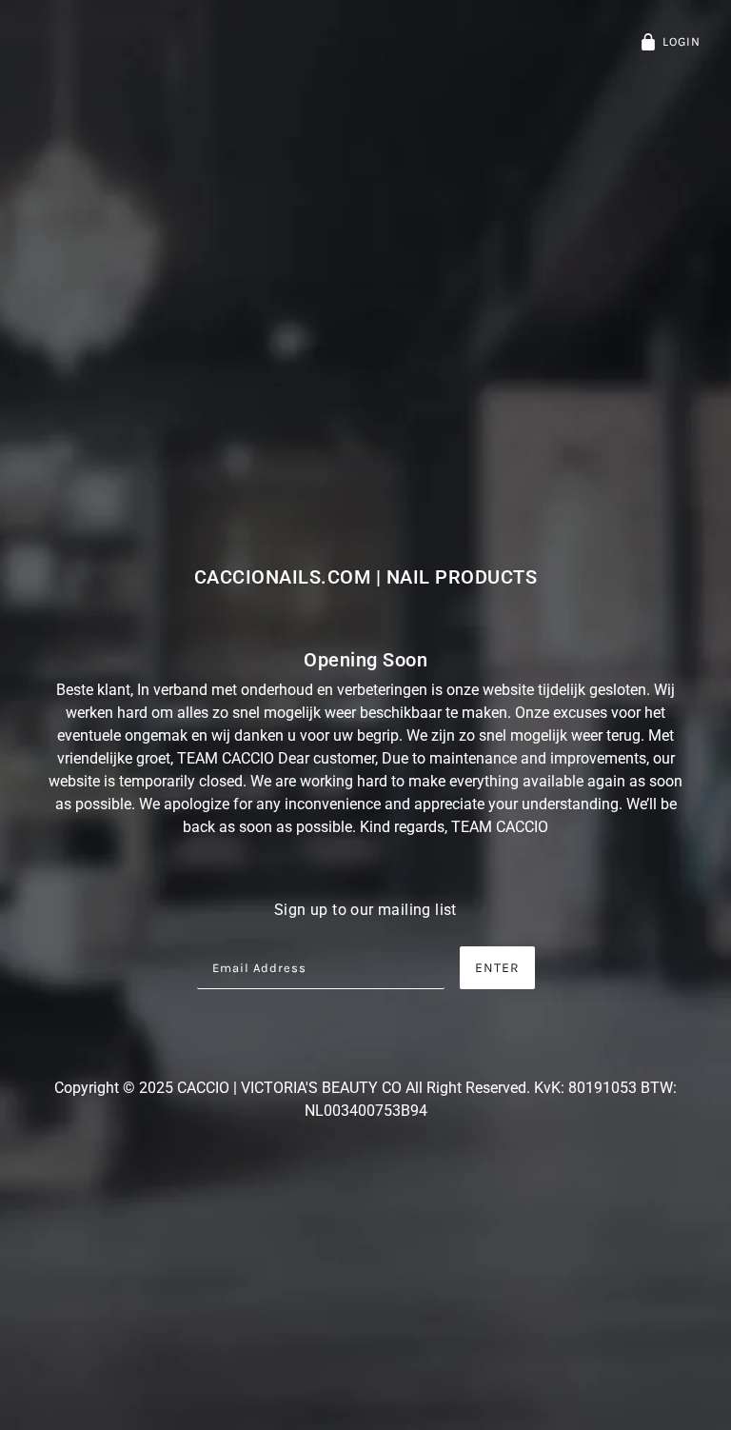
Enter (497, 968)
